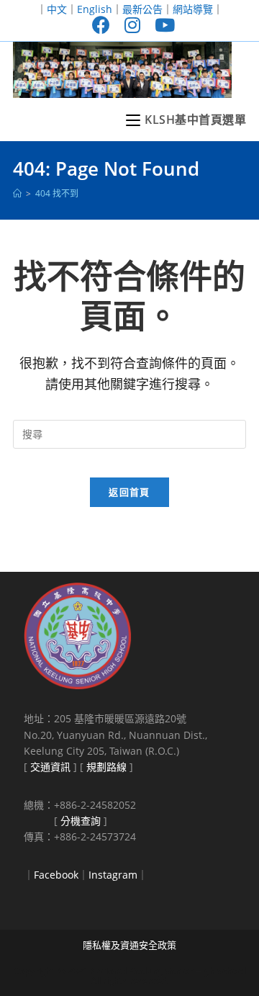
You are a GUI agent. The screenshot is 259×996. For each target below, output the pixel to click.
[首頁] (17, 193)
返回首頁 (129, 491)
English (94, 9)
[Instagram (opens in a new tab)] (132, 25)
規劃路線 (106, 766)
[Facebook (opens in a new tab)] (101, 25)
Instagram (112, 874)
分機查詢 (80, 820)
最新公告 (142, 9)
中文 (57, 9)
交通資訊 (50, 766)
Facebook (56, 874)
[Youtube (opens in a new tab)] (161, 25)
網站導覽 (193, 9)
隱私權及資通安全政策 (129, 944)
